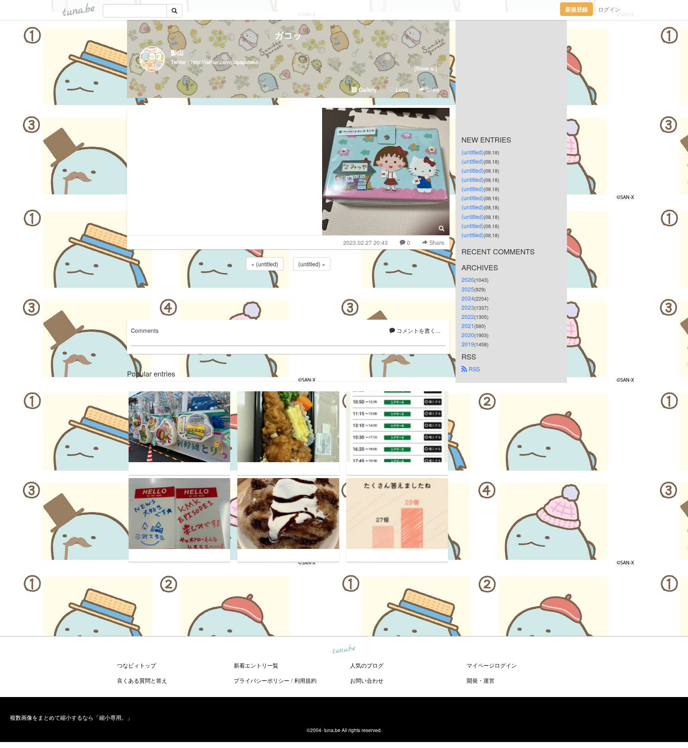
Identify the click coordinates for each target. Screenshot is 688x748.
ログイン (609, 9)
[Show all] (425, 68)
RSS (473, 369)
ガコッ (288, 35)
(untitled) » (311, 264)
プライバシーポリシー (261, 680)
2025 (467, 289)
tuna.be (343, 650)
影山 (177, 52)
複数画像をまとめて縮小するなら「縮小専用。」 (71, 717)
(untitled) (472, 152)
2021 (467, 326)
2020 (467, 335)
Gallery (367, 90)
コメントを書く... (417, 330)
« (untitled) (264, 264)
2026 (467, 279)
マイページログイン (492, 665)
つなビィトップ (136, 665)
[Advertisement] (288, 294)
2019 (467, 344)
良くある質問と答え (142, 680)
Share (431, 89)
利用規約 (305, 680)
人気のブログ (366, 665)
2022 (467, 316)
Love (401, 90)
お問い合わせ (366, 680)
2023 (467, 307)
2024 (467, 298)
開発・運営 (480, 680)
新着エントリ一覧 (256, 665)
